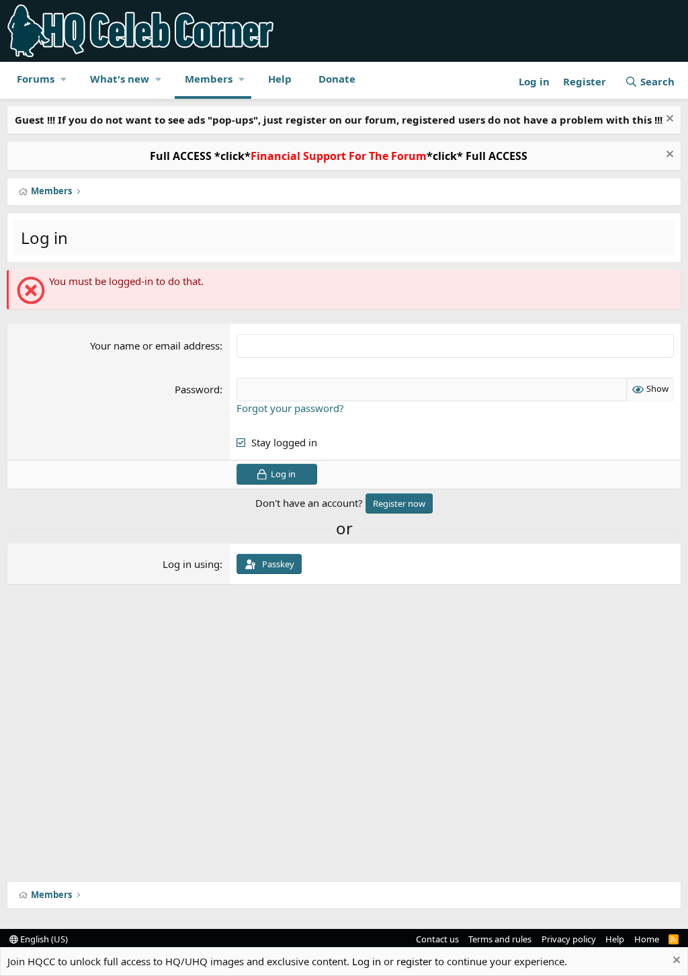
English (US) (43, 939)
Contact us (437, 939)
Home (646, 939)
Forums (35, 78)
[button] (63, 79)
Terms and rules (499, 939)
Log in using (191, 564)
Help (280, 78)
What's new (119, 78)
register (414, 961)
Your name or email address (155, 345)
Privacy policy (569, 939)
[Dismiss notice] (668, 120)
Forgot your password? (290, 408)
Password (197, 389)
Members (208, 78)
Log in (366, 961)
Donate (336, 78)
